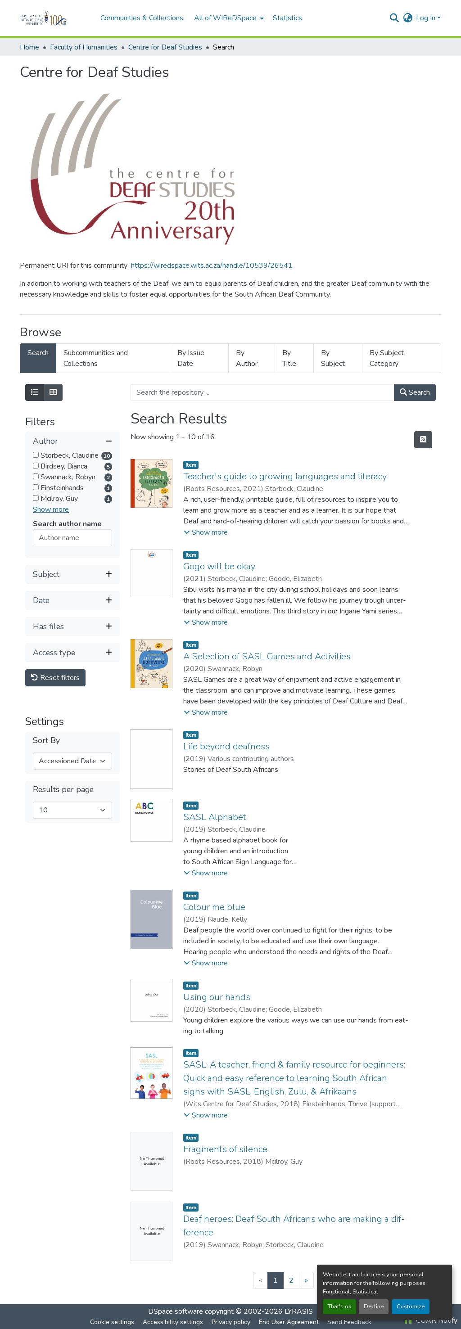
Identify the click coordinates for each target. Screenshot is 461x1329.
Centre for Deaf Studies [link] (165, 47)
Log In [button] (426, 18)
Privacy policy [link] (231, 1322)
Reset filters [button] (59, 678)
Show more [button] (51, 509)
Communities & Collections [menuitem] (141, 18)
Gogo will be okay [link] (219, 566)
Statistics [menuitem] (287, 18)
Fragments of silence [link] (225, 1149)
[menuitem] (228, 18)
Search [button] (418, 392)
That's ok (339, 1306)
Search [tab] (38, 353)
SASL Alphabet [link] (214, 817)
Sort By (46, 740)
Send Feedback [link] (349, 1322)
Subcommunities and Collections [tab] (95, 358)
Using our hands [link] (216, 997)
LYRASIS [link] (299, 1311)
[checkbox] (36, 455)
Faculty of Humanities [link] (84, 47)
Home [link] (29, 47)
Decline (374, 1306)
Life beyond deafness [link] (226, 746)
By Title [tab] (289, 358)
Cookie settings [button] (112, 1322)
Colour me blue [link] (214, 907)
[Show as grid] (53, 392)
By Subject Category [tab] (387, 358)
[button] (55, 18)
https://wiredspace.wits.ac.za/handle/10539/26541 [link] (212, 265)
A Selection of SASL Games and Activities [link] (267, 656)
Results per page (63, 789)
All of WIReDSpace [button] (225, 18)
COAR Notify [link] (435, 1320)
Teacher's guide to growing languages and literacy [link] (285, 476)
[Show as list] (34, 392)
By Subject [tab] (333, 358)
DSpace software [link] (175, 1311)
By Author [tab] (247, 358)
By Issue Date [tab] (190, 358)
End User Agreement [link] (289, 1322)
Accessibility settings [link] (173, 1322)
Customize (411, 1306)
